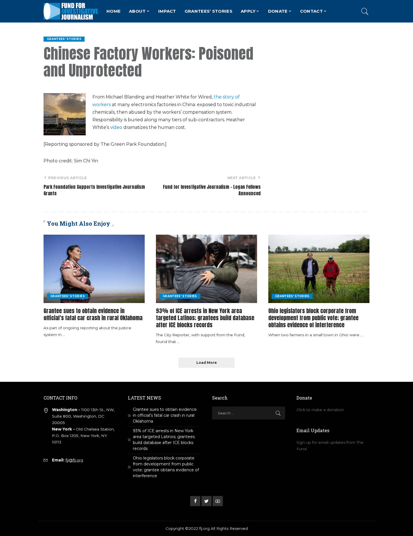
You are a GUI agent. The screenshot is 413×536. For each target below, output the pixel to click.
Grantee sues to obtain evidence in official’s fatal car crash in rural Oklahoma (93, 314)
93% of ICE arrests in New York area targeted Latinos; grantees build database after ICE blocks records (205, 317)
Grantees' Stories (64, 39)
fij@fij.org (74, 460)
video (116, 127)
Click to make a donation (320, 409)
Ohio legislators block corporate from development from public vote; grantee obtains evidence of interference (313, 317)
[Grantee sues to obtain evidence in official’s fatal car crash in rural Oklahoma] (94, 269)
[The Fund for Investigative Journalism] (71, 11)
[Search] (364, 11)
